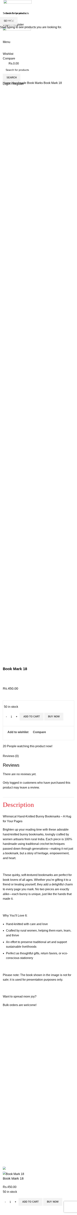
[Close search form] (4, 4)
